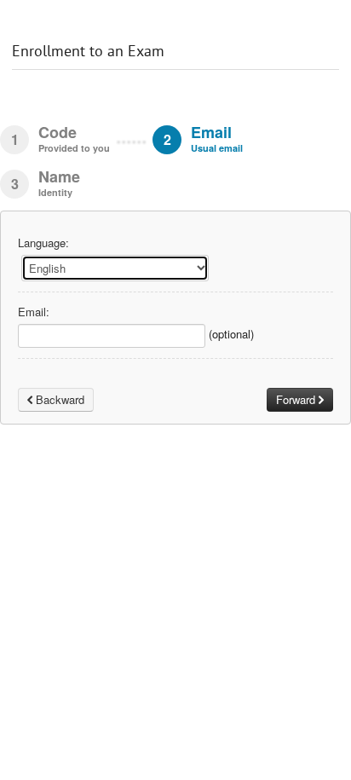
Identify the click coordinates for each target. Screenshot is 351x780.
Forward (297, 399)
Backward (58, 399)
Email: (33, 312)
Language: (43, 243)
